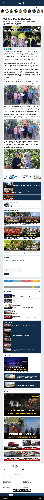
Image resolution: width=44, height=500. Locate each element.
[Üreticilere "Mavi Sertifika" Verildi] (22, 36)
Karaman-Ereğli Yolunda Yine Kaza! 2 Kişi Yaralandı (23, 296)
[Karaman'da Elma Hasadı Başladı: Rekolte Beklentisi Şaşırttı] (13, 217)
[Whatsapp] (18, 474)
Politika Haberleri (26, 483)
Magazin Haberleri (7, 483)
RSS (11, 495)
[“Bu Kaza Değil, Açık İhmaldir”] (13, 456)
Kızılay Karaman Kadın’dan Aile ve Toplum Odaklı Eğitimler (25, 317)
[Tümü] (39, 291)
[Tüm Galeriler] (39, 391)
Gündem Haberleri (22, 7)
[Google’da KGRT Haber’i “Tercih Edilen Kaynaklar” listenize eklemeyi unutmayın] (23, 177)
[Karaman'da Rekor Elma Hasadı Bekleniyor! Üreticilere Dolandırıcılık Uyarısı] (31, 245)
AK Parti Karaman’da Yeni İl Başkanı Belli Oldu (22, 307)
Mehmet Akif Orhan (14, 203)
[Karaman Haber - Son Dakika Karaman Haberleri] (22, 2)
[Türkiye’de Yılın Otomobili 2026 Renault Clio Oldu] (13, 445)
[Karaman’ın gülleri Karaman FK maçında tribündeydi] (31, 445)
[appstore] (17, 490)
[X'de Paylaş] (6, 49)
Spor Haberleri (39, 7)
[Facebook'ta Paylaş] (4, 49)
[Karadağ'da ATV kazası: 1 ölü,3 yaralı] (22, 404)
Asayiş (13, 300)
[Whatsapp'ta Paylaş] (8, 49)
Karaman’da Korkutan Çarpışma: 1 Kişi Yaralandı (23, 301)
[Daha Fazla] (10, 49)
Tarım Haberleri (7, 486)
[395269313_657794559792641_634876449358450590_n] (22, 159)
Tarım (9, 17)
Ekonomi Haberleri (7, 480)
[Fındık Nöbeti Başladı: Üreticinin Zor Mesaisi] (31, 217)
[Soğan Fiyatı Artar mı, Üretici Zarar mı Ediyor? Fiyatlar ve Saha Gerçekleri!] (13, 231)
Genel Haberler (25, 480)
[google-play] (27, 490)
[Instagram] (14, 474)
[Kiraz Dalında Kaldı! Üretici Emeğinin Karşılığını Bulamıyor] (13, 245)
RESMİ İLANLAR (4, 7)
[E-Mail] (11, 206)
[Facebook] (10, 474)
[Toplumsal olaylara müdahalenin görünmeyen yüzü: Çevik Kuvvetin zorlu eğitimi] (22, 428)
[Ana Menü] (3, 2)
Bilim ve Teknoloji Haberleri (27, 477)
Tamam (40, 498)
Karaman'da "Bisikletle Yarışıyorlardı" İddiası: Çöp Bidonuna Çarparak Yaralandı (25, 312)
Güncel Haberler (31, 7)
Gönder (6, 274)
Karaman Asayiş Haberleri (8, 477)
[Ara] (40, 2)
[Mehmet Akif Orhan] (6, 204)
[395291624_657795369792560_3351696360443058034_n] (22, 94)
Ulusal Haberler (7, 487)
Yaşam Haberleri (25, 487)
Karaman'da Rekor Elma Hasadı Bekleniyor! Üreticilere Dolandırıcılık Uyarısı (29, 252)
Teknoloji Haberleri (26, 486)
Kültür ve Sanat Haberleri (27, 482)
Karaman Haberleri (12, 7)
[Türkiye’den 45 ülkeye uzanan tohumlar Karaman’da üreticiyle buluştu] (31, 231)
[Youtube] (16, 474)
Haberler (5, 17)
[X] (12, 474)
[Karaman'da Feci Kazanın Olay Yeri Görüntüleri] (31, 456)
